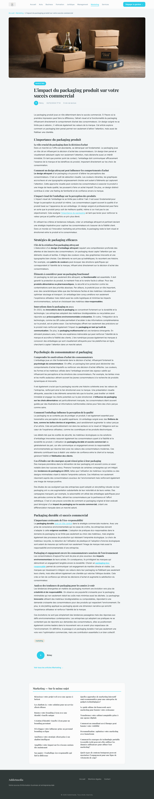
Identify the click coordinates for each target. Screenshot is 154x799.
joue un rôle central (63, 523)
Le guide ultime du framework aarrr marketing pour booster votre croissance (97, 708)
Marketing (95, 4)
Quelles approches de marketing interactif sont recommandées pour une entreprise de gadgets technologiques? (98, 699)
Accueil (33, 4)
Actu (41, 4)
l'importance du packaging (73, 213)
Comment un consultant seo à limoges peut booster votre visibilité (98, 724)
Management (82, 4)
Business (49, 4)
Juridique (70, 4)
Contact (107, 779)
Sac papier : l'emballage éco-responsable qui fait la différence (53, 754)
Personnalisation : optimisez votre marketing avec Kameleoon (99, 732)
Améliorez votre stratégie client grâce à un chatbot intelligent (52, 738)
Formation (60, 4)
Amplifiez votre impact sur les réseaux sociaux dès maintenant (54, 746)
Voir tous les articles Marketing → (48, 667)
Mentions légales (94, 779)
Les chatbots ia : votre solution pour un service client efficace (53, 705)
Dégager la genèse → (134, 4)
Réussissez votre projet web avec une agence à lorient (53, 697)
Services (105, 4)
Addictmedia (16, 779)
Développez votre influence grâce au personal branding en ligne (53, 730)
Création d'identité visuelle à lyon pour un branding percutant (52, 722)
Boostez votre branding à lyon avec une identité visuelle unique (50, 714)
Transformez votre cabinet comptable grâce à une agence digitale (99, 716)
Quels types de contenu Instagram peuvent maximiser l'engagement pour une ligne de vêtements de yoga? (98, 755)
